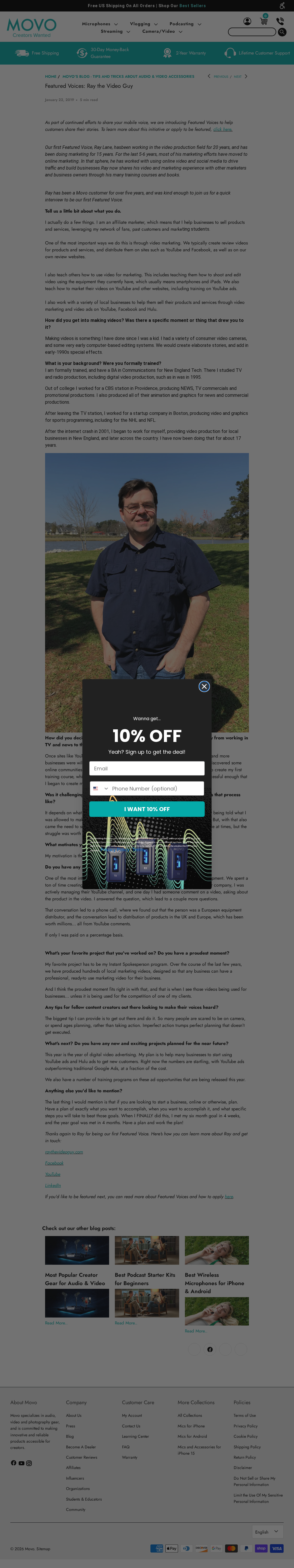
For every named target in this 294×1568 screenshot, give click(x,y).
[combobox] (99, 788)
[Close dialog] (204, 686)
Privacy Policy (114, 849)
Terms (138, 849)
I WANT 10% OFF (147, 809)
